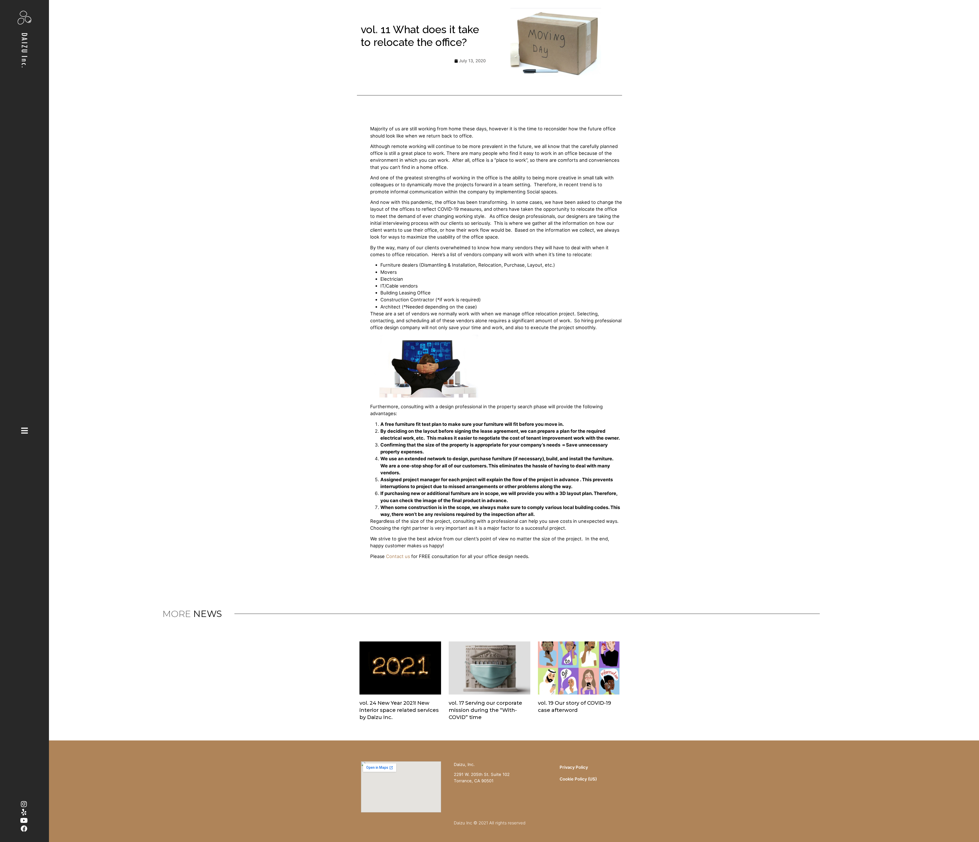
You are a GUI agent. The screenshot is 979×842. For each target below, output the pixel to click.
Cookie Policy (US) (578, 779)
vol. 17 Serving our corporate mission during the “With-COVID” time (485, 710)
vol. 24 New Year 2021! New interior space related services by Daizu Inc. (399, 710)
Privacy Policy (574, 767)
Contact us (398, 556)
